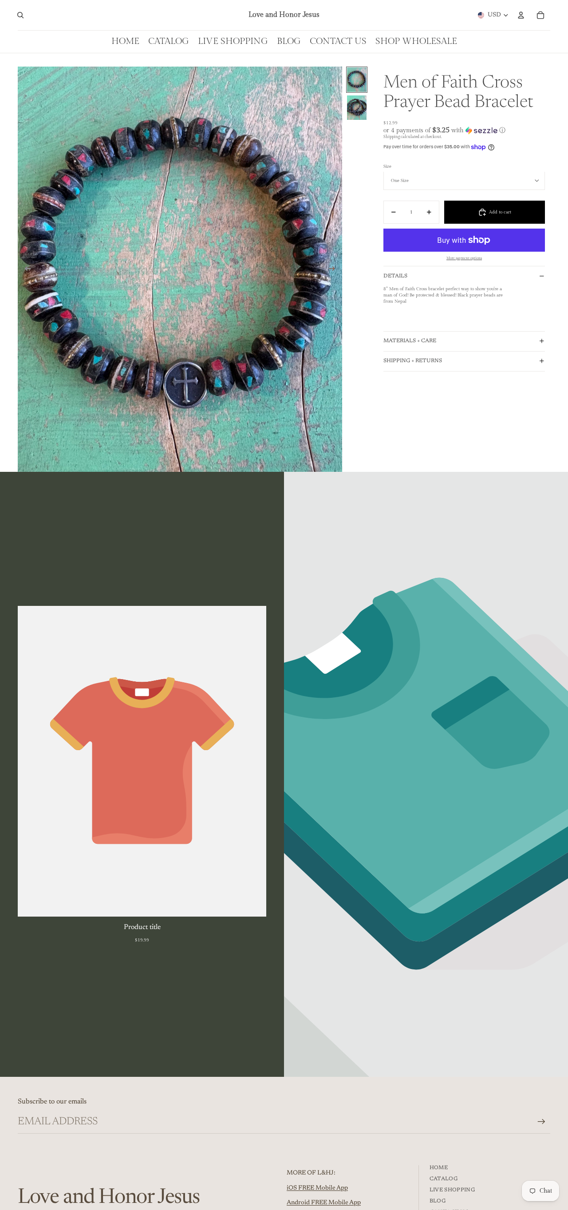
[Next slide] (334, 269)
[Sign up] (541, 1122)
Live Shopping (452, 1190)
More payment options (464, 258)
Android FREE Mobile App (324, 1203)
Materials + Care (409, 341)
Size (387, 166)
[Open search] (20, 15)
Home (439, 1167)
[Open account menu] (521, 15)
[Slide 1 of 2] (357, 79)
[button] (464, 130)
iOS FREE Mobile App (317, 1188)
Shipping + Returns (412, 361)
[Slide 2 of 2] (357, 107)
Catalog (444, 1179)
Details (395, 276)
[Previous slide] (25, 269)
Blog (438, 1201)
